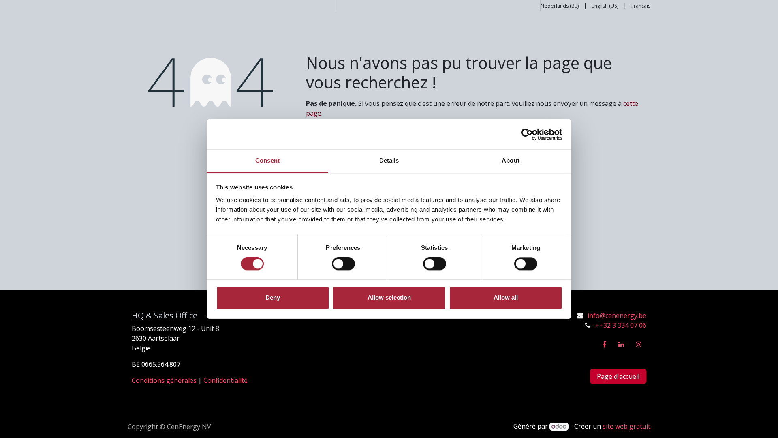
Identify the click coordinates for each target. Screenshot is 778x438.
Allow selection (389, 297)
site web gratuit (626, 426)
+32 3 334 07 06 (622, 325)
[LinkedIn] (621, 344)
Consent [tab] (267, 160)
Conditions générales (164, 380)
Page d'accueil (618, 376)
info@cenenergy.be (617, 315)
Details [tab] (389, 160)
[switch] (343, 264)
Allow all (506, 297)
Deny (272, 297)
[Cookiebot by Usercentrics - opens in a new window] (527, 134)
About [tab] (510, 160)
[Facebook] (604, 344)
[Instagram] (638, 344)
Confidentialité (225, 380)
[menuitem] (560, 5)
